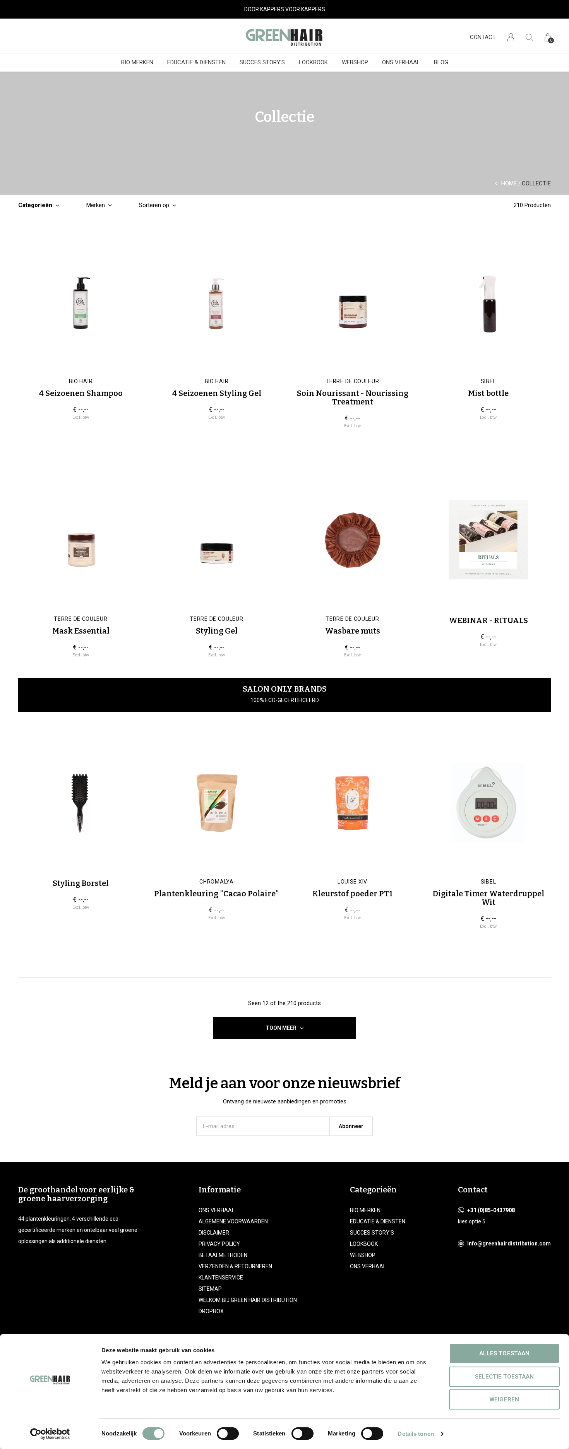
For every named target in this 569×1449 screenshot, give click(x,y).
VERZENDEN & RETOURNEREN (235, 1266)
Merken (95, 205)
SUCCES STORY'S (262, 62)
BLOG (441, 62)
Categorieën (35, 205)
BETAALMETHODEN (223, 1255)
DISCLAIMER (214, 1233)
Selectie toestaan (504, 1376)
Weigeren (504, 1399)
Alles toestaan (504, 1353)
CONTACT (483, 37)
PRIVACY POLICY (219, 1244)
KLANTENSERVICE (221, 1277)
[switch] (228, 1433)
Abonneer (351, 1126)
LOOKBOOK (313, 62)
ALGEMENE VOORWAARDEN (233, 1221)
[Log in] (510, 37)
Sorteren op (154, 205)
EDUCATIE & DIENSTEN (196, 62)
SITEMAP (210, 1289)
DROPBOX (211, 1311)
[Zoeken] (529, 37)
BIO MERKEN (137, 62)
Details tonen (416, 1433)
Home (509, 183)
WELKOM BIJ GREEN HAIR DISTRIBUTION (248, 1300)
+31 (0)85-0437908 (491, 1210)
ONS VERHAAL (401, 62)
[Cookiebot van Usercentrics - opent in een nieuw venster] (50, 1434)
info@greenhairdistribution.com (509, 1243)
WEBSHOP (355, 62)
